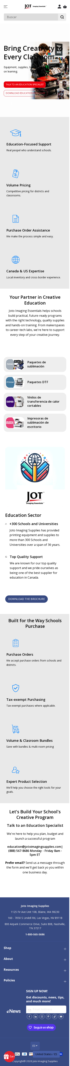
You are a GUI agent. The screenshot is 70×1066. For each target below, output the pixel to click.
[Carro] (65, 6)
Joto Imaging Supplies (45, 1061)
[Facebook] (29, 1016)
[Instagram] (42, 1016)
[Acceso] (59, 6)
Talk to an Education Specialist (25, 84)
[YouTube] (61, 1016)
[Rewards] (9, 1056)
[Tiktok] (55, 1016)
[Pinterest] (48, 1016)
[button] (6, 6)
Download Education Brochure (25, 93)
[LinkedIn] (35, 1016)
